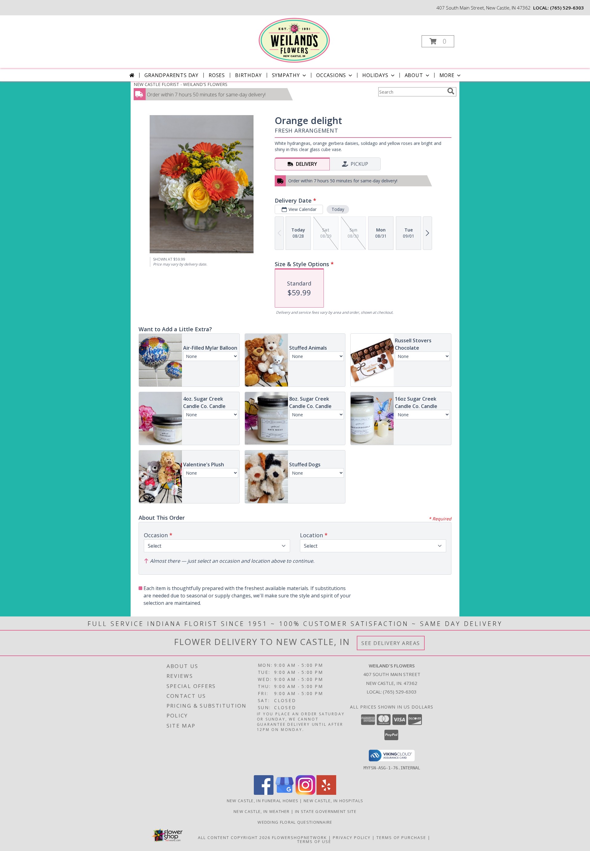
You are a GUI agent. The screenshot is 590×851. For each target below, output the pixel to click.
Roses (217, 75)
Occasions (331, 75)
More (446, 75)
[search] (451, 91)
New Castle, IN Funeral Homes (262, 800)
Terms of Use (314, 841)
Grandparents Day (171, 75)
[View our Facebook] (263, 793)
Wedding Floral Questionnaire (295, 822)
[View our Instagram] (305, 793)
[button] (438, 41)
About (414, 75)
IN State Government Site (325, 811)
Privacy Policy (352, 837)
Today (338, 209)
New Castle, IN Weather (262, 811)
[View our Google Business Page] (284, 793)
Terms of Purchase (401, 837)
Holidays (375, 75)
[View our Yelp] (326, 793)
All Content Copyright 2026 (234, 837)
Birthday (248, 75)
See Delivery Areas (390, 643)
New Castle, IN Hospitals (333, 800)
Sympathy (286, 75)
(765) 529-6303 (567, 8)
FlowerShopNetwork (299, 837)
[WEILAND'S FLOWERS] (294, 39)
